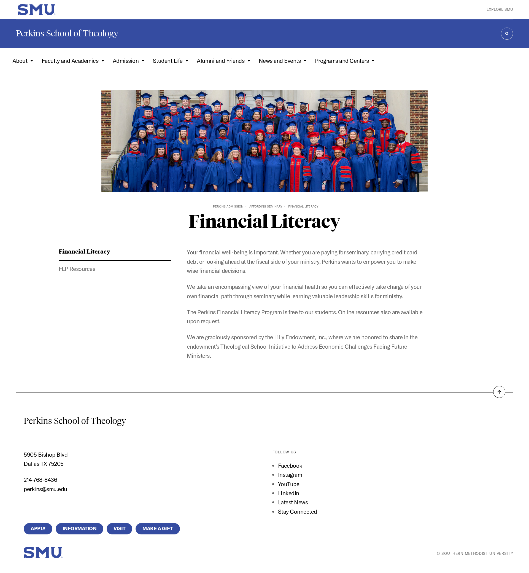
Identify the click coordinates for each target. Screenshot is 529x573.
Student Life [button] (168, 60)
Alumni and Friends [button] (221, 60)
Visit (119, 528)
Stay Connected (297, 511)
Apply (38, 528)
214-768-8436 (40, 479)
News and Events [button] (280, 60)
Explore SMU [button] (500, 9)
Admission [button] (126, 60)
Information (79, 528)
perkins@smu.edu (45, 489)
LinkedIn (288, 493)
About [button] (20, 60)
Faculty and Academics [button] (71, 60)
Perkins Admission (228, 206)
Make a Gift (157, 528)
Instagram (290, 474)
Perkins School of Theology (67, 33)
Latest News (293, 502)
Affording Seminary (265, 206)
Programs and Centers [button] (342, 60)
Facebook (290, 465)
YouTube (288, 484)
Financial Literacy (84, 251)
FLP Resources (77, 268)
